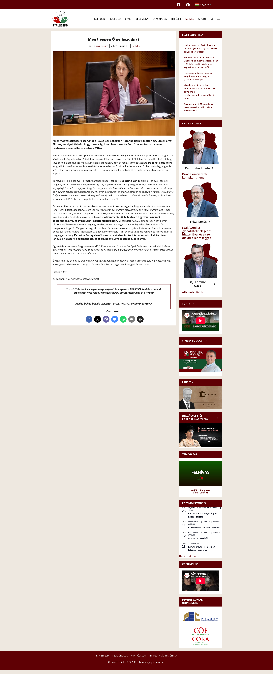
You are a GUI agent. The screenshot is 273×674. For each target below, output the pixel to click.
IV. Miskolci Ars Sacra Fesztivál (204, 527)
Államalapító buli (194, 292)
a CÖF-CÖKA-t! (200, 492)
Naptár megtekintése (189, 556)
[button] (211, 19)
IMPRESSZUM (102, 655)
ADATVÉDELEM (138, 655)
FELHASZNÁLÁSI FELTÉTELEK (163, 655)
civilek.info (102, 46)
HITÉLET (176, 19)
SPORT (202, 19)
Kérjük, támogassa (200, 490)
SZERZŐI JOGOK (120, 655)
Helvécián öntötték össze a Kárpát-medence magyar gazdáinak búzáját (198, 76)
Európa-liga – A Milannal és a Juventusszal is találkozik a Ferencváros (199, 107)
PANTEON (187, 382)
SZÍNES (189, 19)
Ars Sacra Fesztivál (198, 538)
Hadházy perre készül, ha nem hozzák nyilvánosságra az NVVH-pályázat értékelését (201, 48)
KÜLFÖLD (115, 19)
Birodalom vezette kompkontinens (195, 175)
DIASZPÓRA (160, 19)
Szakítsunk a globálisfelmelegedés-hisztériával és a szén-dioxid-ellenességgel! (197, 233)
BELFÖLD (99, 19)
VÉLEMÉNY (142, 19)
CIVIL (128, 19)
